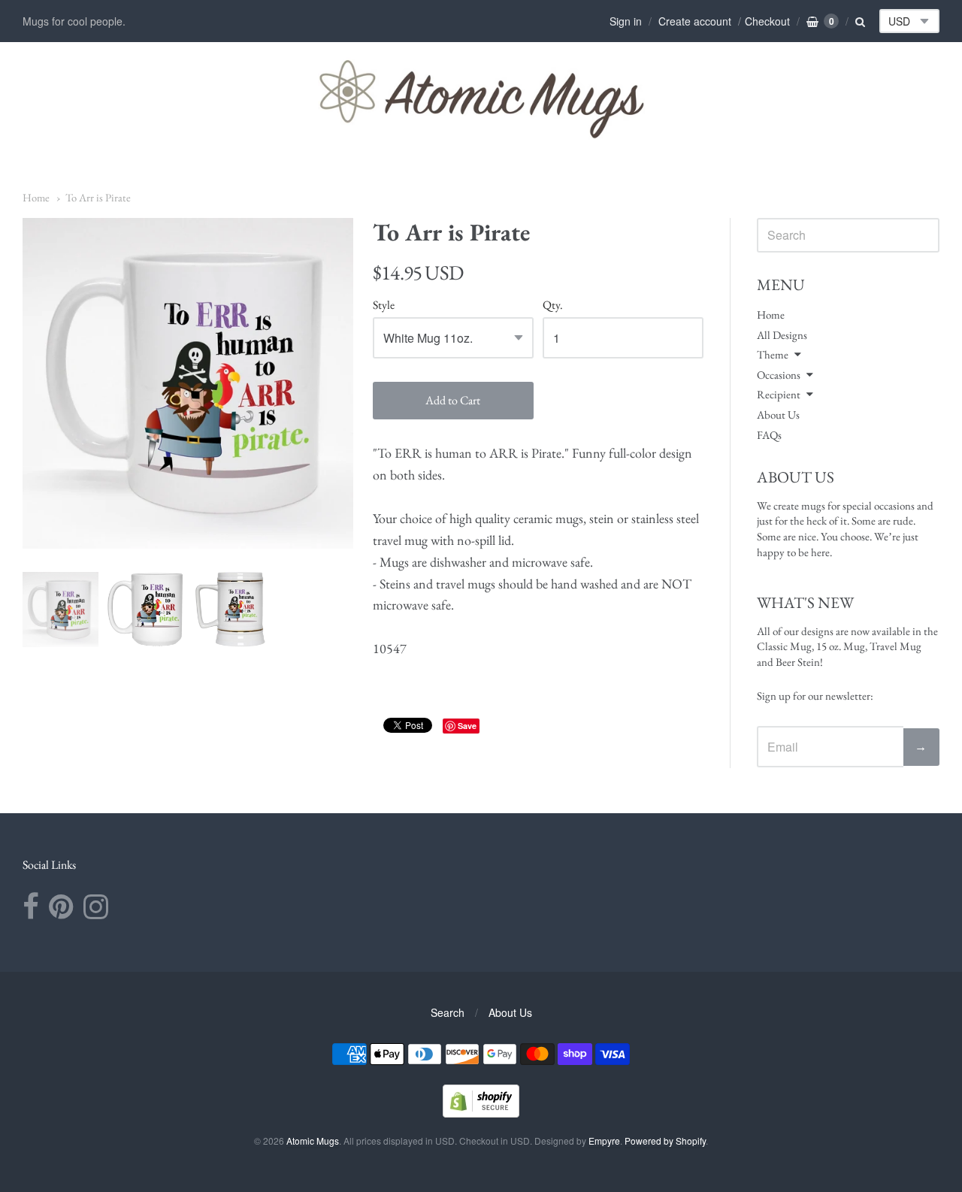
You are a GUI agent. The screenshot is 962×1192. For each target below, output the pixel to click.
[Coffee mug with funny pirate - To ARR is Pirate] (60, 610)
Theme (772, 354)
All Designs (782, 335)
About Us (778, 414)
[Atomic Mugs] (481, 98)
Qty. (553, 305)
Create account (694, 21)
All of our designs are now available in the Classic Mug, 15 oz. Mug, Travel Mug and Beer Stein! (847, 646)
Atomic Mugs (312, 1140)
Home (36, 197)
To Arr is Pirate (98, 197)
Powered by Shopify (665, 1140)
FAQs (769, 435)
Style (384, 305)
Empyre (604, 1140)
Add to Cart (452, 400)
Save (467, 725)
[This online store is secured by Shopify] (481, 1112)
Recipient (778, 394)
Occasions (778, 375)
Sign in (626, 21)
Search (447, 1012)
